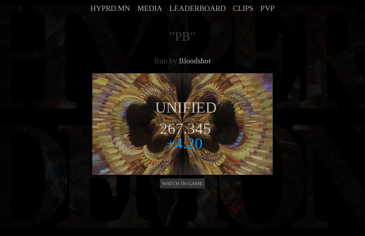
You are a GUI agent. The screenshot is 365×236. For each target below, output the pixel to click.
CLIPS (243, 8)
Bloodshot (195, 61)
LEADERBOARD (197, 8)
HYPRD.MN (110, 8)
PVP (267, 8)
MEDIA (149, 8)
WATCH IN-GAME (182, 183)
